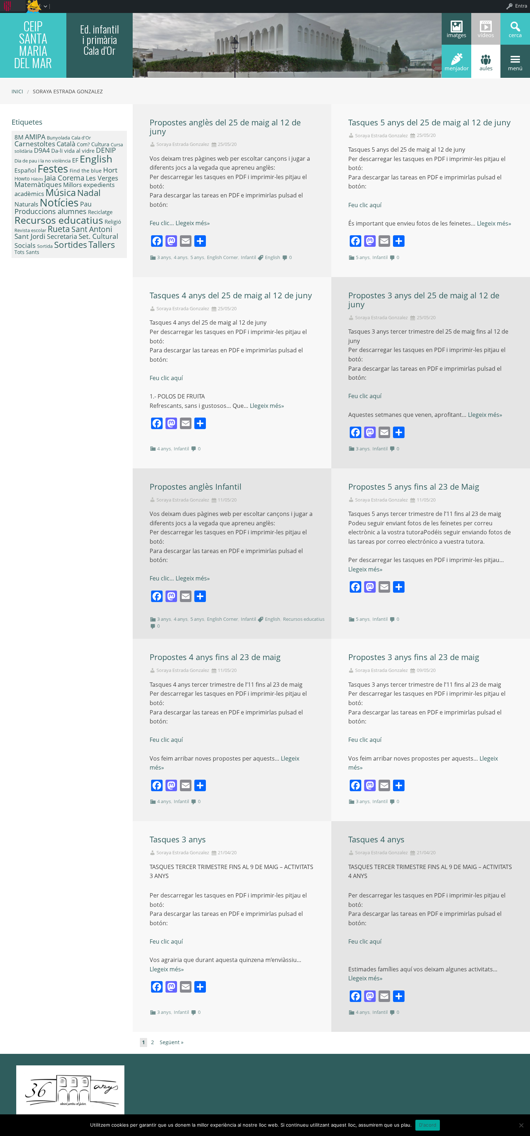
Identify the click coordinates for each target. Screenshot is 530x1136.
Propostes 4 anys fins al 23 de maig (215, 657)
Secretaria (62, 236)
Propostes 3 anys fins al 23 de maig (413, 657)
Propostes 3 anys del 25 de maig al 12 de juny (423, 299)
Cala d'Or (81, 137)
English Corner (222, 257)
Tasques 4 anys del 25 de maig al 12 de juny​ (231, 295)
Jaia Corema (64, 178)
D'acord (428, 1125)
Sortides (70, 244)
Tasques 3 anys (178, 839)
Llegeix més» (193, 223)
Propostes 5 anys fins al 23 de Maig (413, 486)
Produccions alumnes (50, 211)
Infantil (248, 257)
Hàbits (37, 179)
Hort (110, 170)
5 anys (197, 257)
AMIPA (35, 137)
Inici (17, 91)
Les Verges (102, 178)
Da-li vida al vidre (72, 150)
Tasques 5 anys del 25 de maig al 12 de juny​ (429, 122)
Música (60, 192)
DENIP (106, 150)
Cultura (100, 144)
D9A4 (42, 150)
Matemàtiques (38, 184)
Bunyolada (58, 137)
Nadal (89, 193)
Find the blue (86, 170)
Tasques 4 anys (376, 839)
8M (18, 137)
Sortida (45, 246)
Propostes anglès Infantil (196, 486)
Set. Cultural (98, 236)
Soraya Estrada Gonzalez (182, 144)
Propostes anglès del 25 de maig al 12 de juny (225, 127)
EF (75, 160)
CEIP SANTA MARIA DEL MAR (33, 44)
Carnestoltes (34, 143)
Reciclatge (100, 211)
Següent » (172, 1042)
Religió (113, 221)
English (272, 257)
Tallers (101, 244)
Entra (521, 6)
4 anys (180, 257)
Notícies (59, 202)
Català (66, 143)
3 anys (164, 257)
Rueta (59, 229)
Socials (25, 245)
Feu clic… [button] (163, 223)
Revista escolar (30, 230)
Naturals (26, 204)
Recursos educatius (303, 619)
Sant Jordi (29, 236)
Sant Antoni (91, 229)
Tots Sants (26, 252)
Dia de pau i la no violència (42, 160)
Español (25, 170)
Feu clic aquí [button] (364, 205)
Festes (52, 168)
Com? (83, 144)
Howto (22, 178)
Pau (86, 204)
